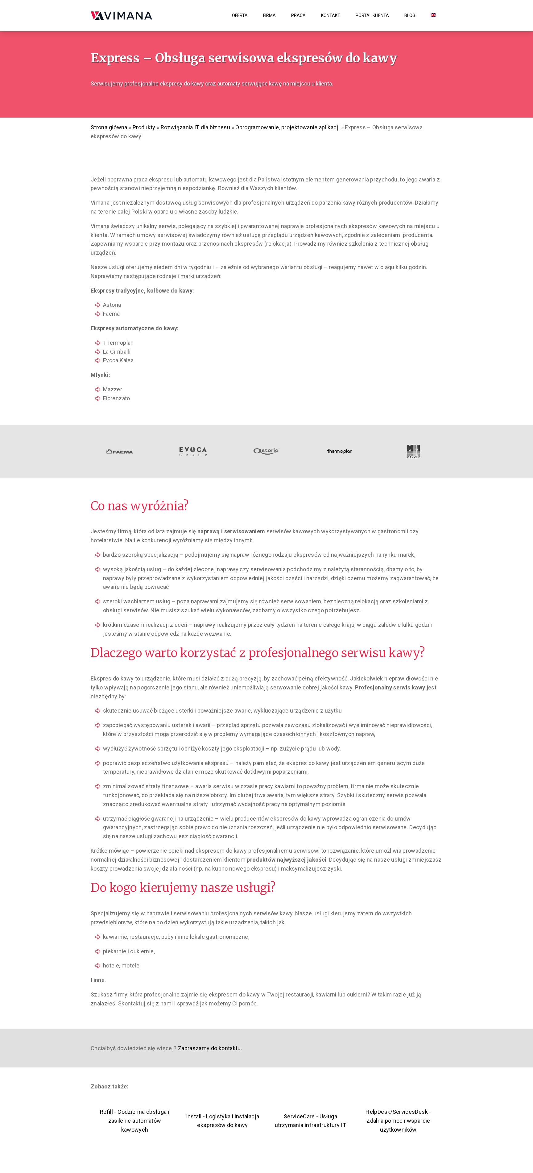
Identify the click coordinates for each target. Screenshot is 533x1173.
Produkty (144, 127)
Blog (409, 15)
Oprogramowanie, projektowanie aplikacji (287, 127)
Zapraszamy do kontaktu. (209, 1048)
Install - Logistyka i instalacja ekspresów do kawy (222, 1121)
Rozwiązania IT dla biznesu (195, 127)
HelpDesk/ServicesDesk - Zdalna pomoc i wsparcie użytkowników (398, 1121)
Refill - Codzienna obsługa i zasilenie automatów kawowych (134, 1121)
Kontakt (330, 15)
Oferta (240, 15)
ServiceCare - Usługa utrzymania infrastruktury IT (310, 1121)
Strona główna (109, 127)
